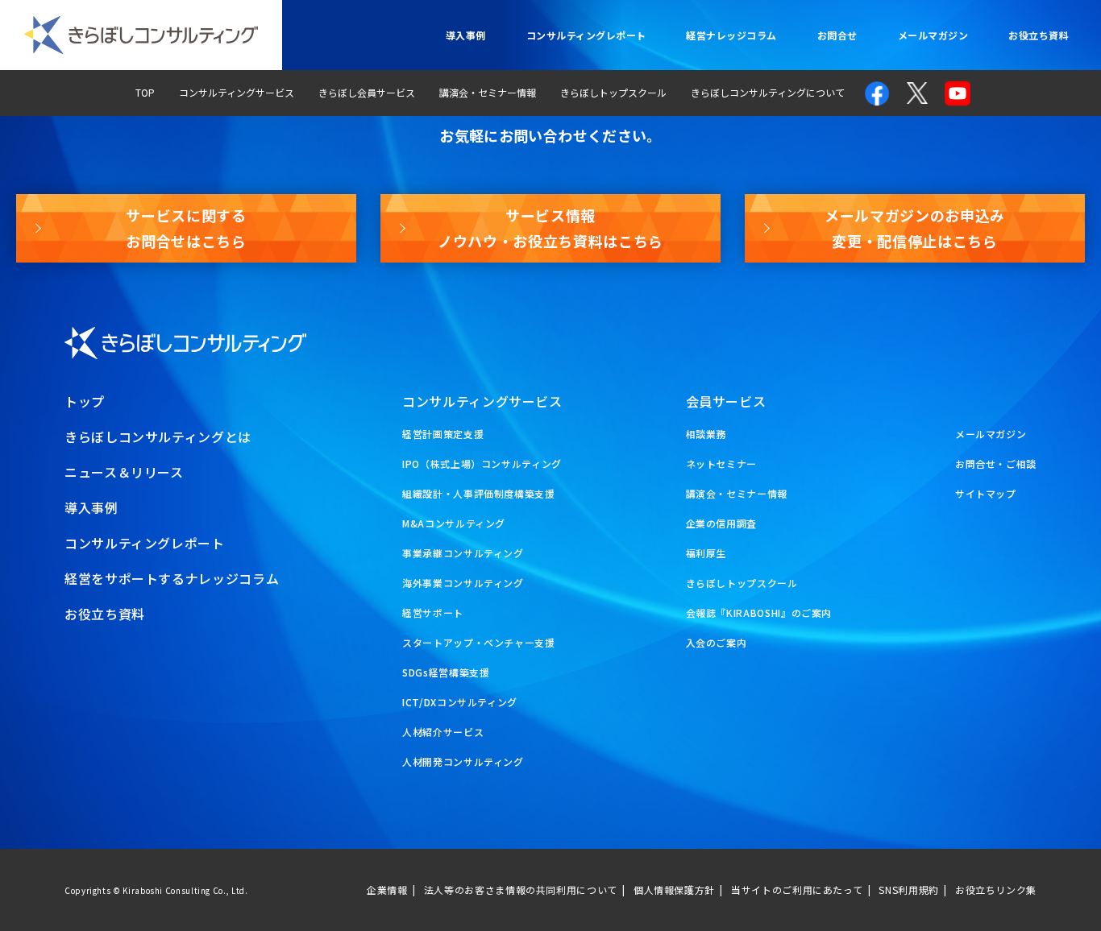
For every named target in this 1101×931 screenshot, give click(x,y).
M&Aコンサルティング (453, 523)
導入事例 (466, 35)
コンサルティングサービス (236, 92)
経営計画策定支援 (443, 434)
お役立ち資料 (1038, 35)
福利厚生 (706, 553)
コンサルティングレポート (586, 35)
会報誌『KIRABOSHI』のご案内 (759, 612)
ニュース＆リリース (124, 472)
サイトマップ (985, 493)
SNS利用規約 (908, 889)
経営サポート (432, 612)
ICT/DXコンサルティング (459, 702)
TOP (145, 92)
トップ (84, 401)
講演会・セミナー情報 (487, 92)
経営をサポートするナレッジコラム (171, 578)
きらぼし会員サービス (366, 92)
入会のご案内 (716, 642)
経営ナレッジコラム (731, 35)
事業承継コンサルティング (463, 553)
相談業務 (706, 434)
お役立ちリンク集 (996, 889)
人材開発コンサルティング (463, 761)
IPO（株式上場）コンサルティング (482, 463)
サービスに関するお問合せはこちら (186, 228)
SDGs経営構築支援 (445, 672)
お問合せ (837, 35)
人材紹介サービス (443, 732)
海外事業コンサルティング (463, 583)
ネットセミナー (721, 463)
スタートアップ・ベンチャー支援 (478, 642)
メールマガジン (933, 35)
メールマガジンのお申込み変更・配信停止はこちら (915, 228)
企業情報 (387, 889)
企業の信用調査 (721, 523)
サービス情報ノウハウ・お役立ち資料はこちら (550, 228)
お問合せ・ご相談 (996, 463)
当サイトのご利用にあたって (796, 889)
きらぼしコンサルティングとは (157, 436)
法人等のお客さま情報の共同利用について (520, 889)
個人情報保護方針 (674, 889)
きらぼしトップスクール (613, 92)
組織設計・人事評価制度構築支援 (478, 493)
